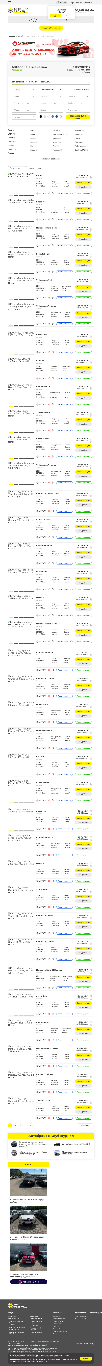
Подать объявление (51, 28)
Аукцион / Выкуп (13, 1319)
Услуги (11, 1313)
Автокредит (34, 1316)
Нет (67, 16)
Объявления (18, 82)
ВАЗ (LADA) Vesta (44, 915)
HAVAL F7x (41, 811)
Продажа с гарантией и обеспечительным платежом (16, 1323)
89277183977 (81, 67)
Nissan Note (42, 202)
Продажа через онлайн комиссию (16, 1333)
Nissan (55, 142)
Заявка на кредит (83, 183)
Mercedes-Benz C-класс (48, 228)
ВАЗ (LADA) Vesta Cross (47, 493)
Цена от (44, 103)
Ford (32, 131)
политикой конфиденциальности (34, 1361)
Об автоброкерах (59, 1319)
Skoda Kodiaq (42, 783)
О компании (32, 82)
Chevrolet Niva (43, 387)
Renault (78, 131)
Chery (10, 138)
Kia (31, 146)
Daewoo (11, 149)
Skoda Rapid (42, 889)
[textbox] (24, 96)
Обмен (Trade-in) (14, 1329)
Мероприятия (57, 1324)
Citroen (11, 146)
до (55, 103)
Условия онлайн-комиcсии (36, 1328)
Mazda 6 (40, 598)
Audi (10, 130)
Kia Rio (39, 176)
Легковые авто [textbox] (47, 90)
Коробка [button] (71, 96)
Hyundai (33, 142)
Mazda (55, 131)
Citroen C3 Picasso (45, 1074)
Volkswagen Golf (44, 280)
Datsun (11, 153)
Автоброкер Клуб (15, 1343)
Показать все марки (51, 159)
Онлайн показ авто (37, 1332)
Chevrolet (12, 142)
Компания (57, 1313)
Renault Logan (43, 254)
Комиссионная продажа (16, 1327)
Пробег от (72, 103)
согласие (43, 1359)
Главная (11, 36)
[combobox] (24, 89)
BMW (10, 134)
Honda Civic (41, 335)
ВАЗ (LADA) (80, 150)
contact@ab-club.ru (86, 1319)
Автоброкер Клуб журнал (51, 1136)
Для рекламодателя (60, 1331)
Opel (54, 146)
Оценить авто (13, 1316)
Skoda (77, 135)
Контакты (45, 82)
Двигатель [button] (72, 110)
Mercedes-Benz (59, 135)
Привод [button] (17, 117)
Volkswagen (80, 146)
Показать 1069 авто (78, 117)
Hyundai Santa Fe (44, 652)
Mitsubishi (57, 138)
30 (31, 1125)
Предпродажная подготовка (36, 1322)
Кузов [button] (43, 110)
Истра (63, 2)
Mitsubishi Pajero (44, 730)
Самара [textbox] (17, 90)
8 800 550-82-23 (81, 9)
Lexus (32, 150)
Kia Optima (41, 996)
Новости (56, 1326)
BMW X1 (40, 361)
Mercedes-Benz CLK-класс (49, 970)
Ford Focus (41, 571)
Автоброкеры (23, 36)
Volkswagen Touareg (46, 306)
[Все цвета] (61, 116)
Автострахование (36, 1319)
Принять (86, 1359)
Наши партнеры (58, 1321)
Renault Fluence (44, 545)
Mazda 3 (40, 863)
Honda (33, 138)
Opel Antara (42, 704)
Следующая (84, 1125)
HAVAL (33, 135)
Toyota (78, 142)
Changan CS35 (43, 1022)
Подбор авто (34, 1325)
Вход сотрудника (82, 1343)
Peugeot (56, 150)
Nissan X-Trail (42, 439)
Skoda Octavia (43, 519)
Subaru (78, 138)
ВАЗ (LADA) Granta (45, 678)
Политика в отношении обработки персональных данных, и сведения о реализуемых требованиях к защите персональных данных (33, 1349)
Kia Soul (40, 757)
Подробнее (83, 187)
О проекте (56, 1316)
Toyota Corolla (43, 413)
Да (55, 16)
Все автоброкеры (59, 1329)
